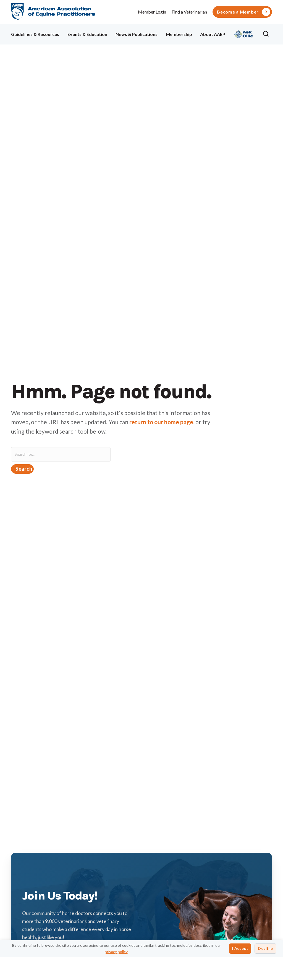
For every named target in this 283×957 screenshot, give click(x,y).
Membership (179, 34)
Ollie (244, 33)
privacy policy (116, 951)
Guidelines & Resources (35, 34)
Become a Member (238, 12)
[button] (267, 34)
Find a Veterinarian (189, 11)
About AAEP (212, 34)
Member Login (152, 11)
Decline (265, 948)
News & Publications (137, 34)
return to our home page (161, 421)
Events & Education (87, 34)
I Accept (240, 948)
